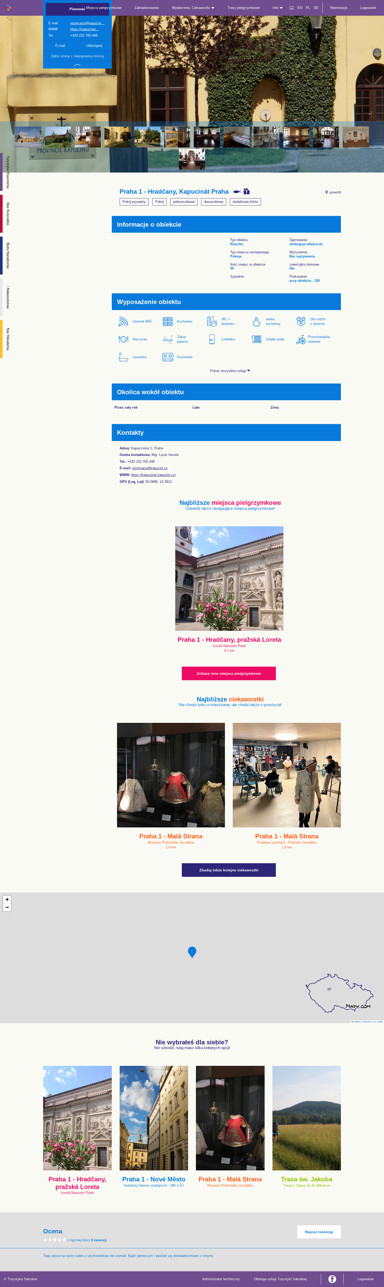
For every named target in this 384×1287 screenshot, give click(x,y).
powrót (335, 192)
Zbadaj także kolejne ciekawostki (228, 870)
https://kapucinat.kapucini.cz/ (153, 475)
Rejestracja (338, 8)
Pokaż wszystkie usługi (228, 371)
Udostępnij (94, 46)
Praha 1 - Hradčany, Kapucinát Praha (174, 191)
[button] (192, 952)
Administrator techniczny (221, 1279)
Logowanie (368, 8)
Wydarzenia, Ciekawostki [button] (191, 8)
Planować (77, 9)
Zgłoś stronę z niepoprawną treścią (77, 56)
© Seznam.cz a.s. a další (372, 1021)
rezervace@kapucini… (87, 23)
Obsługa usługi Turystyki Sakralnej (280, 1279)
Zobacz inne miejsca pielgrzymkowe (229, 673)
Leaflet (356, 1021)
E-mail (60, 46)
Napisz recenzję (319, 1232)
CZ (291, 8)
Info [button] (276, 8)
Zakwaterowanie (147, 8)
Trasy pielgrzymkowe (244, 8)
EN (300, 8)
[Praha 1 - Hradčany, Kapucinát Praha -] (28, 137)
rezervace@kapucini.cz (150, 468)
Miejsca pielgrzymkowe (103, 8)
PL (308, 8)
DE (316, 8)
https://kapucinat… (84, 29)
